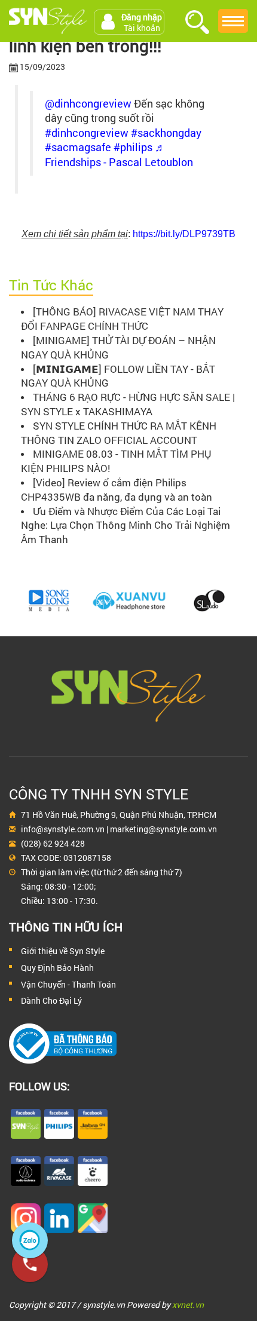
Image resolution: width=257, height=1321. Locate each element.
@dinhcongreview (88, 104)
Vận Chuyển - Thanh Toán (68, 984)
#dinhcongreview (86, 133)
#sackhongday (166, 133)
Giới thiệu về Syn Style (63, 951)
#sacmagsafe (78, 147)
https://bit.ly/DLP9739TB (184, 234)
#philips (133, 147)
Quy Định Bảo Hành (57, 967)
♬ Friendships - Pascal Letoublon (119, 154)
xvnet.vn (188, 1304)
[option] (49, 600)
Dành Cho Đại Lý (51, 1000)
